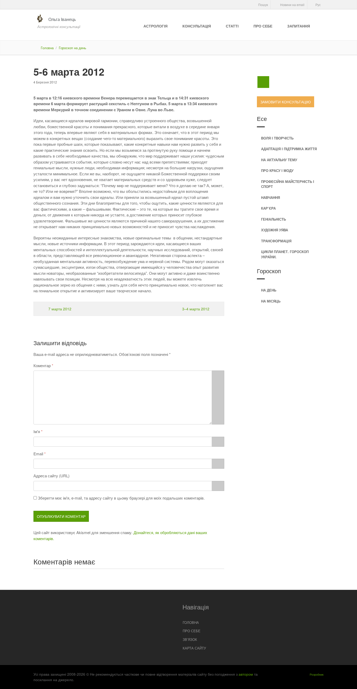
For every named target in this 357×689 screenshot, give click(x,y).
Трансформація (276, 240)
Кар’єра (268, 208)
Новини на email (291, 4)
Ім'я (36, 431)
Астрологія (155, 26)
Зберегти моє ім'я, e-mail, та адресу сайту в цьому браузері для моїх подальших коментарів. (121, 498)
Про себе (263, 26)
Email (38, 453)
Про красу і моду (277, 170)
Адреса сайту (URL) (51, 475)
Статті (232, 26)
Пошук (262, 4)
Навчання (270, 197)
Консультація (196, 26)
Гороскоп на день (72, 47)
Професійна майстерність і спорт (287, 184)
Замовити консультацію (285, 101)
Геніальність (273, 219)
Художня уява (274, 229)
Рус (318, 4)
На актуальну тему (279, 159)
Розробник (317, 674)
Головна (47, 47)
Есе (262, 118)
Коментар (42, 365)
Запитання (298, 26)
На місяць (270, 301)
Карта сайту (194, 648)
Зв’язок (190, 639)
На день (268, 290)
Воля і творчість (277, 138)
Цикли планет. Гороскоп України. (285, 254)
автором (246, 674)
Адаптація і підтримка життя (289, 148)
